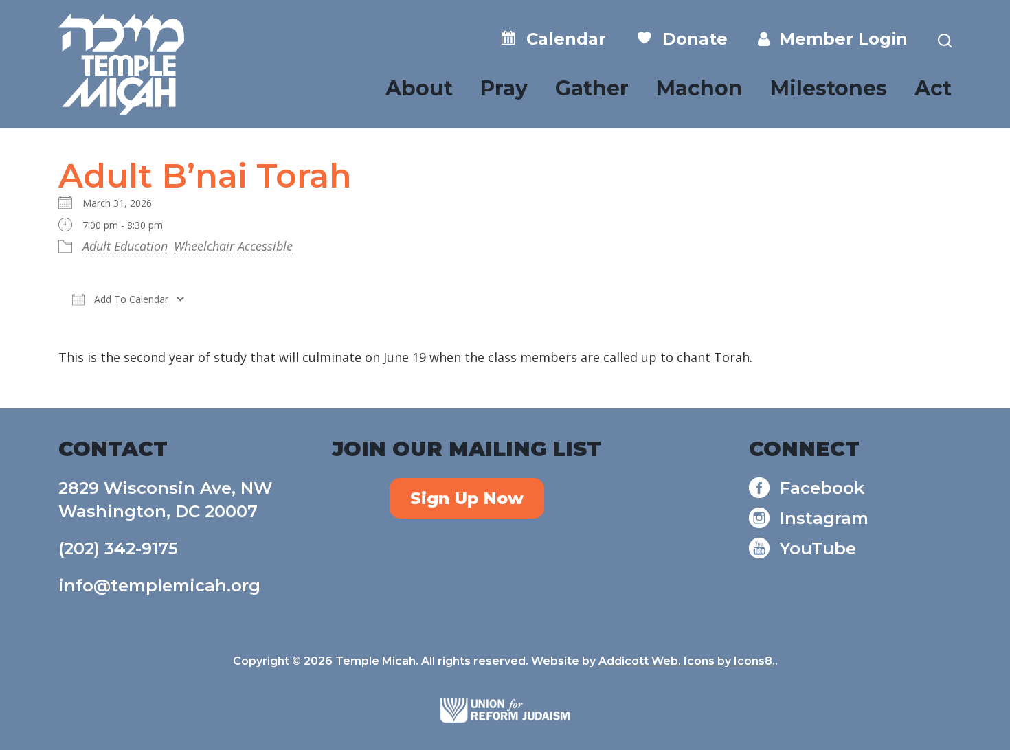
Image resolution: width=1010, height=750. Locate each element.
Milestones (828, 88)
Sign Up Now (467, 498)
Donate (690, 39)
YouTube (818, 548)
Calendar (561, 39)
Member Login (839, 39)
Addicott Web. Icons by (666, 661)
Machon (699, 88)
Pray (504, 88)
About (419, 88)
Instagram (824, 518)
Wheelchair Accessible (233, 246)
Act (933, 88)
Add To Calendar (129, 299)
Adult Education (125, 246)
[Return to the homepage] (121, 64)
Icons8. (754, 661)
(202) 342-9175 (118, 548)
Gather (592, 88)
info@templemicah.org (159, 585)
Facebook (822, 488)
